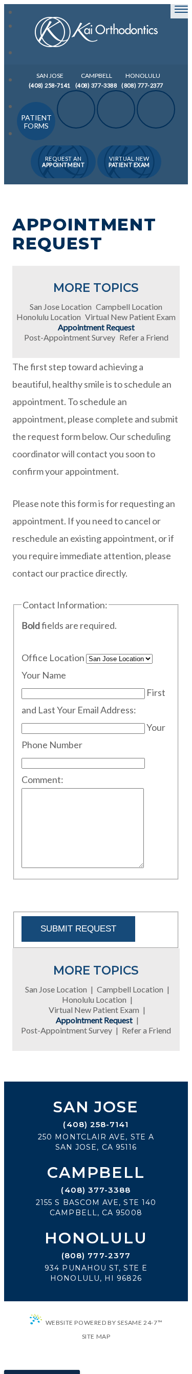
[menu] (181, 9)
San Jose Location (61, 307)
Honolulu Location (48, 317)
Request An (63, 161)
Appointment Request (96, 327)
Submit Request (78, 929)
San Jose (95, 1107)
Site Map (96, 1336)
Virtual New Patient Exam (130, 317)
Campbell (95, 1172)
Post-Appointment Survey (69, 337)
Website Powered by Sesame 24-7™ (104, 1322)
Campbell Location (129, 307)
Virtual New (129, 161)
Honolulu (96, 1238)
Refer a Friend (143, 337)
